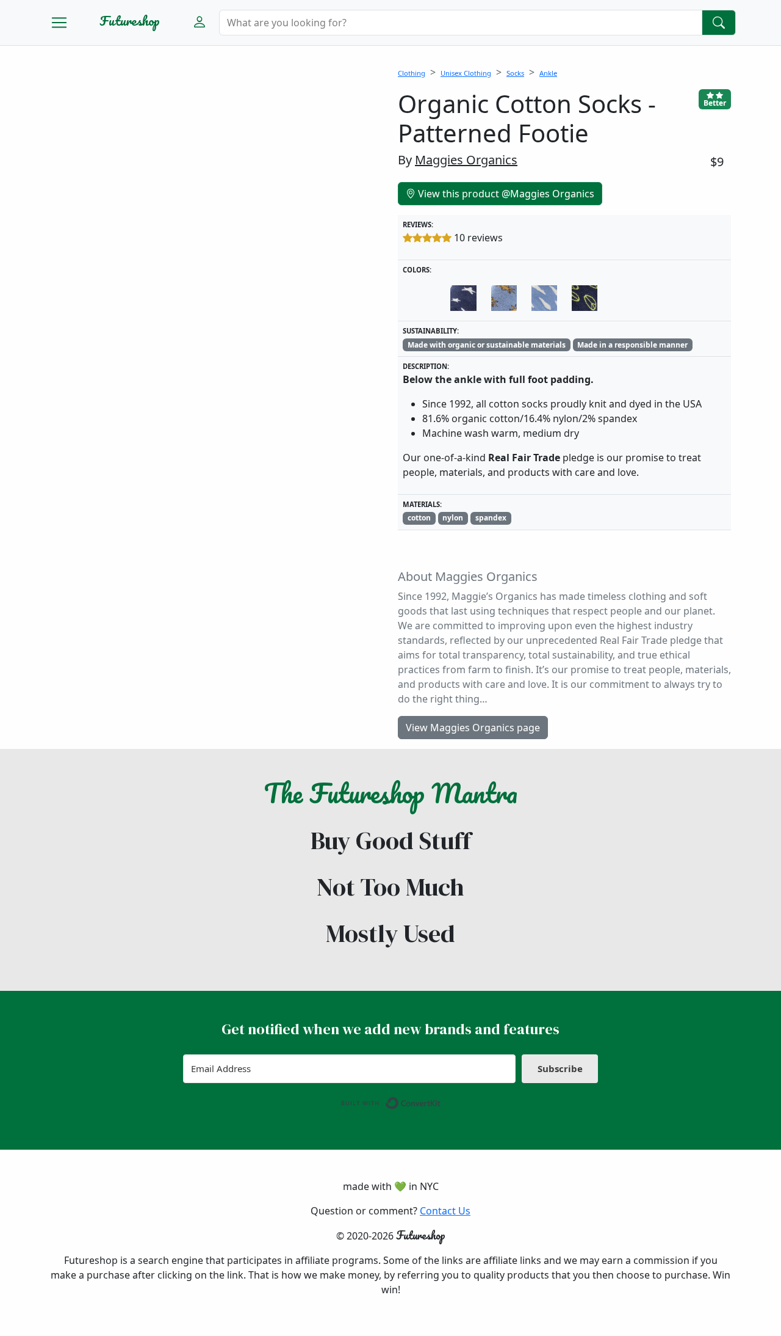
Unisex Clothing (466, 73)
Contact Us (445, 1210)
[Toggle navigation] (59, 22)
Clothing (411, 73)
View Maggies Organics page (473, 727)
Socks (515, 73)
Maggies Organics (466, 159)
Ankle (548, 73)
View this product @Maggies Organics (505, 193)
